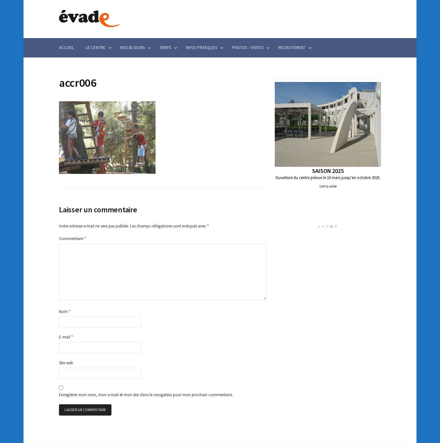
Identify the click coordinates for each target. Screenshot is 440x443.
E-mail (66, 337)
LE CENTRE (95, 47)
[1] (319, 226)
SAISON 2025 (327, 171)
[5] (335, 226)
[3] (327, 226)
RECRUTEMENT (291, 47)
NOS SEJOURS (132, 47)
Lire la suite (328, 186)
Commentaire (72, 238)
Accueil (66, 47)
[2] (323, 226)
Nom (64, 311)
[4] (331, 226)
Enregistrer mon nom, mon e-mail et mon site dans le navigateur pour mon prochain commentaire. (146, 395)
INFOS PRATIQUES (201, 47)
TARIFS (165, 47)
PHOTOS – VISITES (247, 47)
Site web (66, 363)
